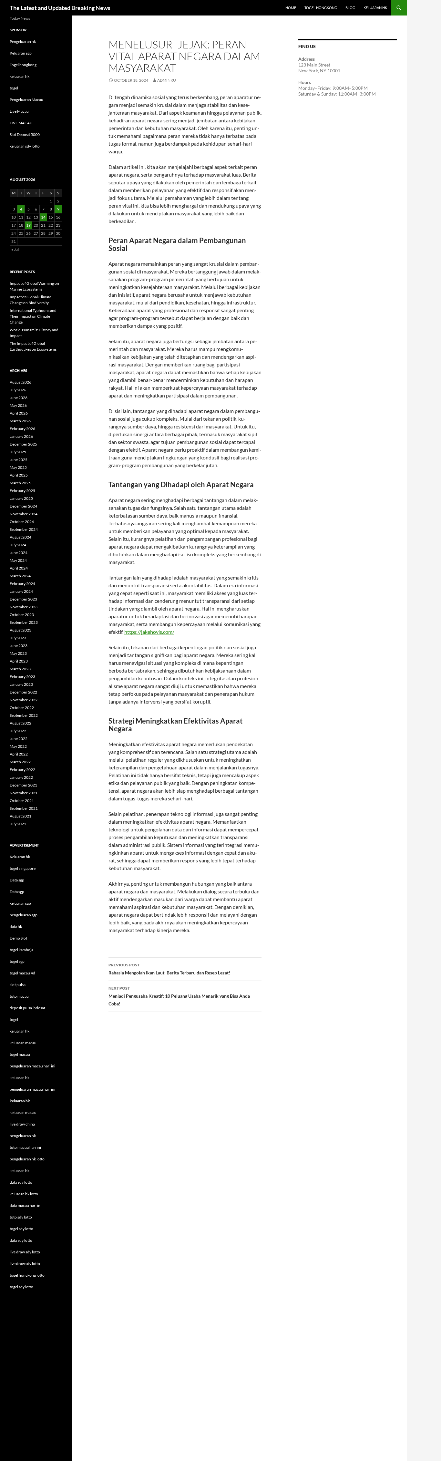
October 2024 (22, 521)
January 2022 (21, 777)
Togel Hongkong (320, 7)
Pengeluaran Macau (26, 99)
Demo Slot (18, 938)
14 (43, 217)
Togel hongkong (23, 64)
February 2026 (22, 428)
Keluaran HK (375, 7)
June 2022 (18, 738)
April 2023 (19, 661)
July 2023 (18, 637)
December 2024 (23, 506)
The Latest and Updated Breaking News (60, 7)
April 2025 (19, 475)
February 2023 (22, 676)
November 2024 (23, 513)
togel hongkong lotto (27, 1275)
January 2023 (21, 684)
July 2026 (18, 389)
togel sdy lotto (21, 1286)
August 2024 (20, 537)
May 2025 (18, 467)
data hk (16, 926)
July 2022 (18, 730)
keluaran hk (19, 76)
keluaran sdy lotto (25, 146)
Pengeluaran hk (23, 41)
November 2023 (23, 606)
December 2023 (23, 599)
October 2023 (22, 614)
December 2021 (23, 785)
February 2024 (22, 583)
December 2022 (23, 692)
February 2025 (22, 490)
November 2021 (23, 792)
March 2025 (20, 482)
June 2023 (18, 645)
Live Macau (19, 111)
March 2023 (20, 668)
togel (14, 88)
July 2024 (18, 544)
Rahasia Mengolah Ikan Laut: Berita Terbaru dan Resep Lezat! (169, 968)
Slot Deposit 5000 (25, 134)
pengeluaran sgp (23, 914)
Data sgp (17, 880)
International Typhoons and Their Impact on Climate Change (33, 316)
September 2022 (24, 715)
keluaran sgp (20, 903)
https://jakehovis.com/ (149, 632)
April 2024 (19, 568)
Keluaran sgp (21, 53)
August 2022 (20, 723)
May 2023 (18, 653)
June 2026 (18, 397)
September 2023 (24, 622)
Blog (350, 7)
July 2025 (18, 451)
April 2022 (19, 754)
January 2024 (21, 591)
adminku (166, 80)
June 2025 (18, 459)
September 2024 (24, 529)
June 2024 (18, 552)
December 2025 (23, 444)
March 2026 (20, 420)
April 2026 (19, 413)
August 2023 (20, 630)
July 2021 (18, 823)
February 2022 (22, 769)
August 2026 (20, 382)
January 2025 (21, 498)
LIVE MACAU (21, 122)
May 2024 (18, 560)
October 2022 (22, 707)
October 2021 (22, 800)
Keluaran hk (20, 856)
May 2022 (18, 746)
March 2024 (20, 575)
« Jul (15, 249)
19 (28, 225)
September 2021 (24, 808)
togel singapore (23, 868)
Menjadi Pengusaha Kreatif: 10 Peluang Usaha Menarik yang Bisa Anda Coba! (179, 996)
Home (290, 7)
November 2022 (23, 699)
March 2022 (20, 761)
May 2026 (18, 405)
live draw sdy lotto (25, 1263)
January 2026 (21, 436)
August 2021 (20, 816)
